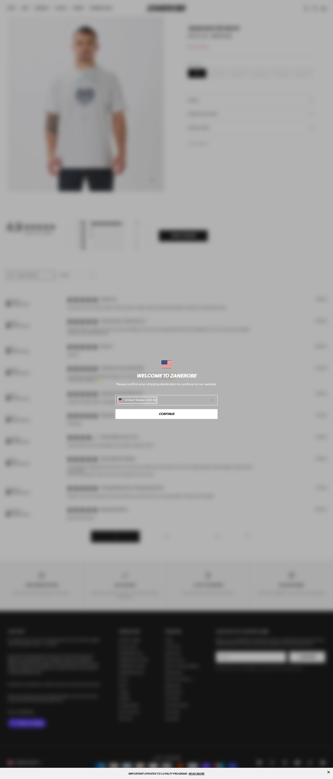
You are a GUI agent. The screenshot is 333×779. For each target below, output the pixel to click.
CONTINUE (167, 414)
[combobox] (137, 400)
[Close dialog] (328, 772)
